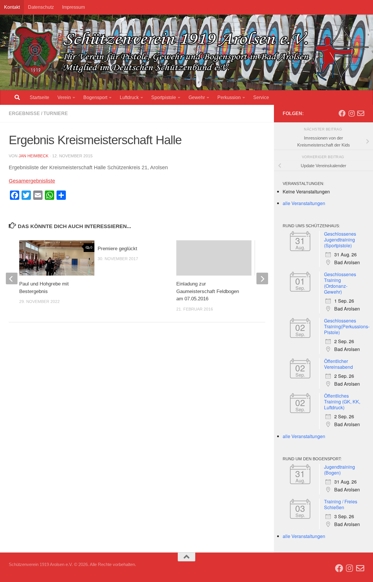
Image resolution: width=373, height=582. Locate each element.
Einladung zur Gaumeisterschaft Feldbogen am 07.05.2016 (207, 291)
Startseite (39, 97)
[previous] (11, 278)
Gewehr (197, 97)
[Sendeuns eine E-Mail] (360, 113)
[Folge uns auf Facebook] (342, 113)
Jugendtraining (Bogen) (339, 469)
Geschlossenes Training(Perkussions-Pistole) (347, 326)
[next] (262, 278)
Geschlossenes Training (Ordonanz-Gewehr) (340, 283)
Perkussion (229, 97)
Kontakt (12, 7)
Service (261, 97)
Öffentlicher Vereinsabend (338, 364)
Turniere (55, 113)
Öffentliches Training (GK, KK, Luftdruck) (342, 401)
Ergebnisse (24, 113)
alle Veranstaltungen (304, 203)
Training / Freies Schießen (340, 504)
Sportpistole (163, 97)
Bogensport (95, 97)
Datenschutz (41, 7)
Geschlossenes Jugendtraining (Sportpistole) (340, 239)
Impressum (73, 7)
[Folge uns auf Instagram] (351, 113)
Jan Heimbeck (33, 156)
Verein (64, 97)
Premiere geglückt (117, 248)
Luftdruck (129, 97)
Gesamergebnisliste (32, 181)
